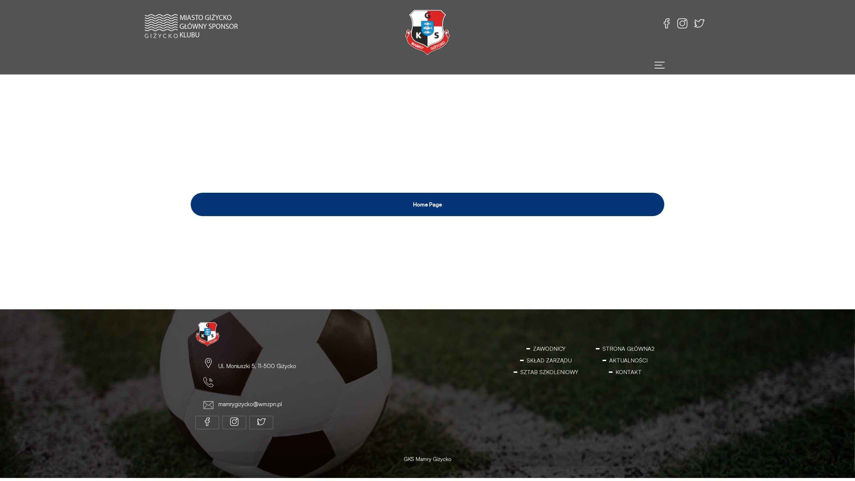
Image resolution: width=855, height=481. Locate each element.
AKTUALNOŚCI (628, 360)
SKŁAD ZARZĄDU (549, 360)
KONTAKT (628, 372)
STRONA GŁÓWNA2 (628, 348)
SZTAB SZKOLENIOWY (549, 372)
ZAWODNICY (549, 348)
